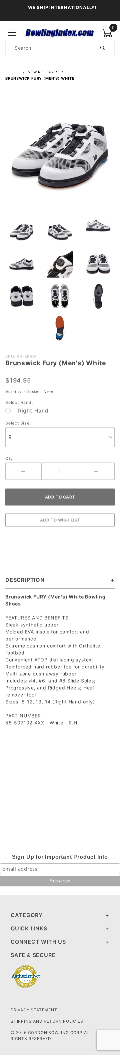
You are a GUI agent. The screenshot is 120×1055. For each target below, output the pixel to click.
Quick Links (29, 928)
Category (26, 915)
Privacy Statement (34, 1009)
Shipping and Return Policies (47, 1021)
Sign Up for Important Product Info (60, 857)
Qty (9, 458)
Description (25, 579)
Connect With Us (38, 941)
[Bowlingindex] (59, 32)
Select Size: (18, 423)
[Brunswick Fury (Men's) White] (60, 159)
